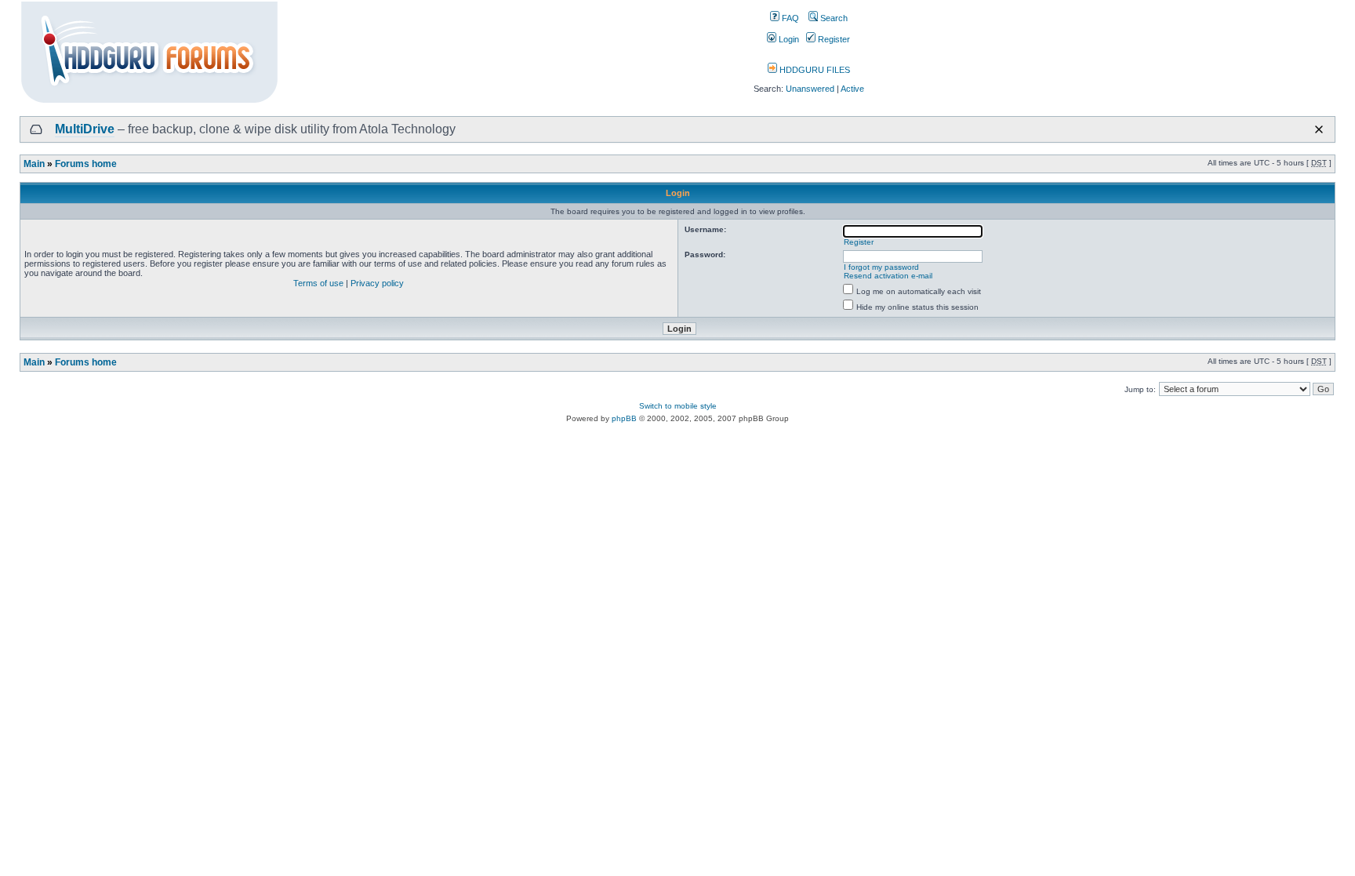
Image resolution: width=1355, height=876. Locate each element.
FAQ (789, 18)
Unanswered (810, 88)
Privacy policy (377, 283)
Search (833, 18)
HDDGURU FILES (813, 70)
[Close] (1319, 129)
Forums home (86, 163)
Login (787, 39)
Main (34, 163)
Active (852, 88)
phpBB (624, 418)
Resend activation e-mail (888, 275)
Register (833, 39)
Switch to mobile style (678, 406)
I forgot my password (881, 267)
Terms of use (318, 283)
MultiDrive (84, 129)
